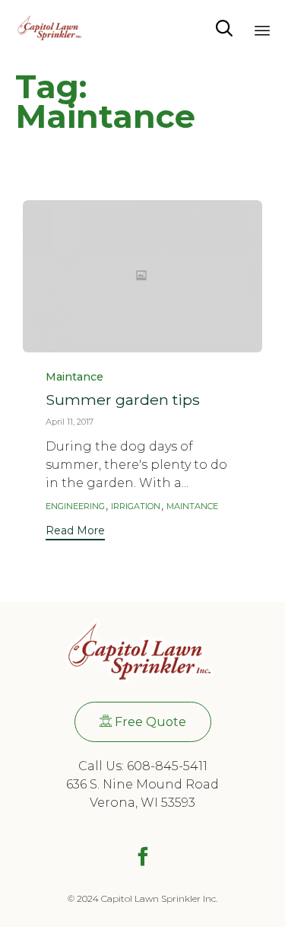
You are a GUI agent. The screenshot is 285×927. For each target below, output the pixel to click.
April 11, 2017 (69, 421)
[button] (75, 532)
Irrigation (135, 506)
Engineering (75, 506)
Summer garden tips (123, 399)
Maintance (74, 377)
